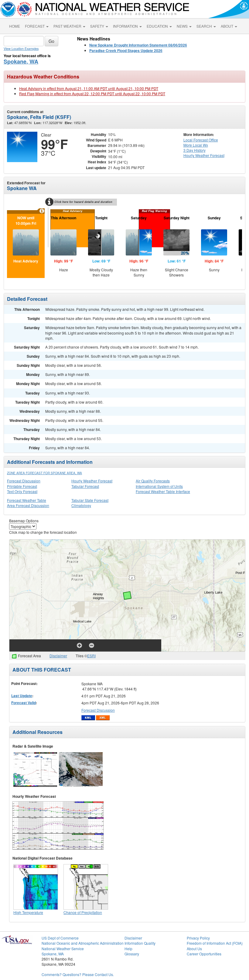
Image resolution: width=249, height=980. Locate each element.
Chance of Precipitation (82, 912)
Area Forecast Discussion (28, 505)
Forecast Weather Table (26, 500)
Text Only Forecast (22, 491)
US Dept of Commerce (60, 937)
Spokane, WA (21, 61)
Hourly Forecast (203, 155)
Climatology (81, 505)
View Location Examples (21, 48)
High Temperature (28, 912)
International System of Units (159, 486)
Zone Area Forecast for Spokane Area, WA (44, 473)
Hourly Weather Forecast (91, 480)
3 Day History (194, 150)
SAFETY (97, 26)
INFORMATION (126, 26)
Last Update (21, 695)
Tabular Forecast (85, 486)
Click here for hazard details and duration (83, 202)
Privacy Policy (198, 937)
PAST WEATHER (67, 26)
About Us (194, 948)
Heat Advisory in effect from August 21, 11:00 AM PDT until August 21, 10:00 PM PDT (88, 88)
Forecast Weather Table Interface (163, 491)
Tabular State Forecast (89, 500)
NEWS (183, 26)
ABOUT (227, 26)
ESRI (91, 655)
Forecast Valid (23, 702)
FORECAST (35, 26)
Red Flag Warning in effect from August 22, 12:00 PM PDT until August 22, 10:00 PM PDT (92, 93)
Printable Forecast (22, 486)
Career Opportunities (204, 953)
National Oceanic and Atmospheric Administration (83, 943)
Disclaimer (58, 655)
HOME (14, 26)
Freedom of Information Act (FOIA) (215, 943)
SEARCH (204, 26)
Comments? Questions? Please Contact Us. (78, 974)
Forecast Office (200, 139)
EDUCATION (158, 26)
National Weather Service (63, 948)
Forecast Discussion (23, 480)
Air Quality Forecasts (153, 480)
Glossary (131, 953)
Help (128, 948)
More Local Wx (195, 145)
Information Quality (139, 943)
